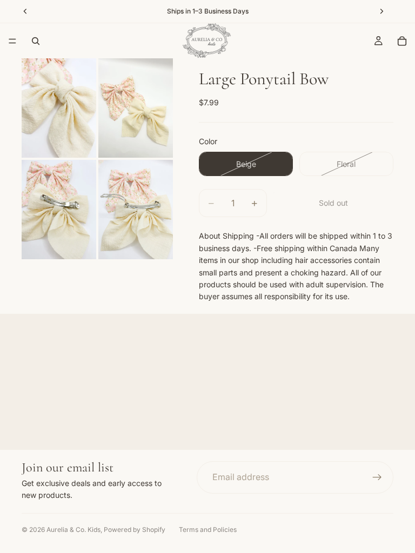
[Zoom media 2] (135, 108)
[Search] (36, 41)
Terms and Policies (208, 529)
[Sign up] (377, 477)
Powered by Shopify (134, 529)
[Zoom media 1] (59, 108)
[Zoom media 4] (135, 209)
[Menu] (12, 41)
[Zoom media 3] (59, 209)
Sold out (333, 202)
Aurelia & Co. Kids (73, 529)
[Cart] (402, 41)
